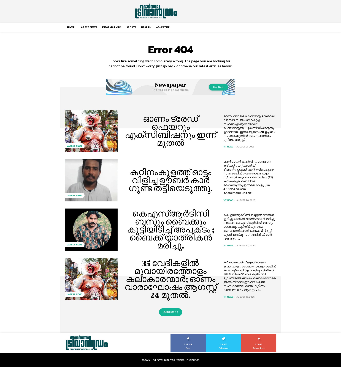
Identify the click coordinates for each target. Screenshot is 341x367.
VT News (228, 146)
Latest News (74, 145)
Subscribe (259, 335)
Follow (223, 335)
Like (188, 335)
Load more (169, 312)
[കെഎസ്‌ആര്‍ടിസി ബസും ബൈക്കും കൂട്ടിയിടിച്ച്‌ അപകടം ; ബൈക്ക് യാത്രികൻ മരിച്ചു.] (91, 230)
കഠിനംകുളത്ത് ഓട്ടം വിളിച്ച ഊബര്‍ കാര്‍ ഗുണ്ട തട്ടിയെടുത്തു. (170, 180)
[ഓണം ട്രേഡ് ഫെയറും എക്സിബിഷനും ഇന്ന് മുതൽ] (91, 131)
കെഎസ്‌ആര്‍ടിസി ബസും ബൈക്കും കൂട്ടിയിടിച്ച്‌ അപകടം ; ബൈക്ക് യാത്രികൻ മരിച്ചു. (170, 229)
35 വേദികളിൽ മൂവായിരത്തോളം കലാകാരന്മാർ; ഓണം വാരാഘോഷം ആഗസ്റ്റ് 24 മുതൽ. (171, 279)
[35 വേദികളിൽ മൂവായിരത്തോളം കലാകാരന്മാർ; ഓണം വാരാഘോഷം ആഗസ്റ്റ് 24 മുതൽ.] (91, 279)
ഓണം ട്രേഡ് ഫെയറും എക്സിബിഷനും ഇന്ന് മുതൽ (170, 130)
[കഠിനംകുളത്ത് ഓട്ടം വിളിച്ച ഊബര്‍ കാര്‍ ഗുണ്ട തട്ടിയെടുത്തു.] (91, 180)
